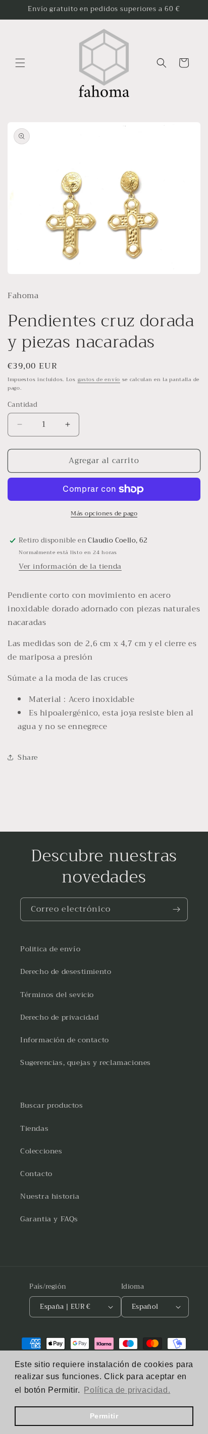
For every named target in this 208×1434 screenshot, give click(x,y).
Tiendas (34, 1128)
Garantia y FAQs (49, 1219)
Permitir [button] (104, 1416)
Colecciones (41, 1151)
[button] (20, 63)
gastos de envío (99, 379)
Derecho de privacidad (59, 1017)
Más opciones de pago (104, 513)
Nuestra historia (50, 1196)
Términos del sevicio (57, 995)
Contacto (36, 1174)
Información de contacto (64, 1040)
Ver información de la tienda (70, 566)
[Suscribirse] (176, 909)
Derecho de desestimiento (65, 971)
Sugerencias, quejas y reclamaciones (85, 1062)
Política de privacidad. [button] (127, 1390)
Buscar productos (51, 1105)
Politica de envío (50, 949)
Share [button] (28, 757)
